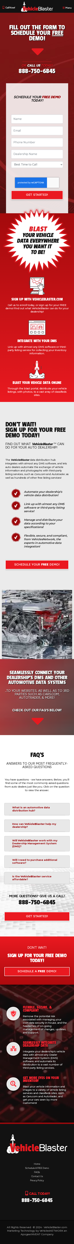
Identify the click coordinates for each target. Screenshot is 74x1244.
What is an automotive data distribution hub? (31, 809)
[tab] (37, 809)
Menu (68, 7)
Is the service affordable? (31, 878)
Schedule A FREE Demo (37, 1168)
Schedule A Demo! (37, 971)
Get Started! (37, 195)
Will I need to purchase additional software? (34, 861)
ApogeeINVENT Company (37, 1234)
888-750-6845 (37, 71)
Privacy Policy (37, 1180)
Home (37, 1163)
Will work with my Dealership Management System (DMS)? (34, 843)
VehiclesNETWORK (51, 1230)
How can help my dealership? (34, 825)
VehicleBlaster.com (55, 1227)
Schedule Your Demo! (37, 564)
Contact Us (37, 1176)
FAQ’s (37, 1172)
